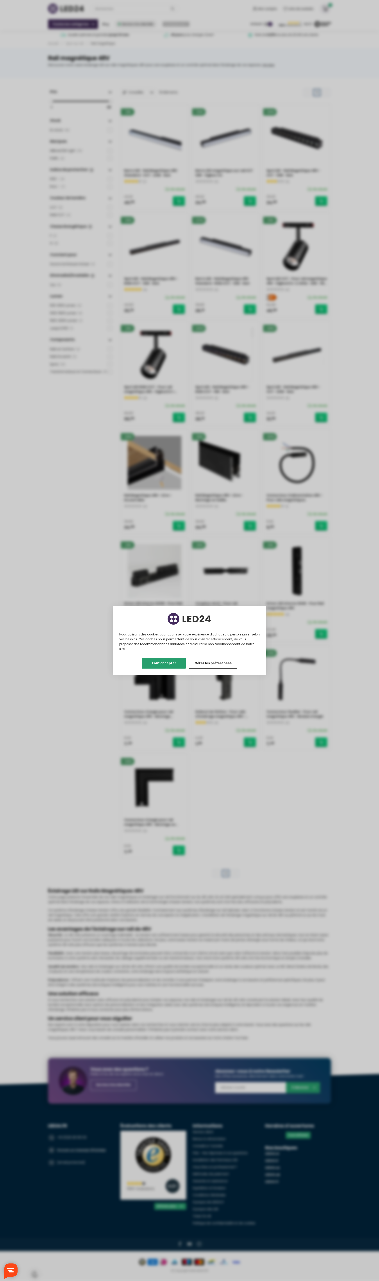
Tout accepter (164, 663)
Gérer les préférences (213, 663)
